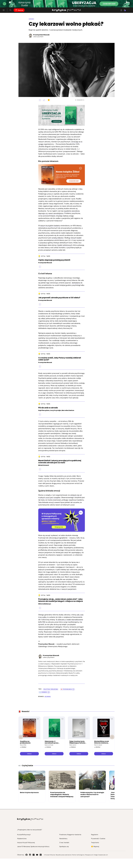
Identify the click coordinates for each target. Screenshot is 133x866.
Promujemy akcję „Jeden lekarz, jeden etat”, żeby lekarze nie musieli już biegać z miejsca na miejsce (60, 600)
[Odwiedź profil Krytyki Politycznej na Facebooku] (26, 855)
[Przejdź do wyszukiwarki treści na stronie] (10, 10)
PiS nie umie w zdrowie (48, 408)
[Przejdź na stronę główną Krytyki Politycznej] (30, 819)
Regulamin (94, 835)
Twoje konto (95, 842)
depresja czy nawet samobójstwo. (51, 213)
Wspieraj (20, 10)
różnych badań (75, 238)
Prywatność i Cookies (98, 838)
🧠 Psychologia (66, 689)
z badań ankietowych (64, 245)
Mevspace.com (89, 855)
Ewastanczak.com (103, 855)
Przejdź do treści (9, 3)
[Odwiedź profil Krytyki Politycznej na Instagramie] (30, 855)
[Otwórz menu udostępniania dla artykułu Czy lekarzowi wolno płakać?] (44, 100)
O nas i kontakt (64, 842)
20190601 (48, 696)
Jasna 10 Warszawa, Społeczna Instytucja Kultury (33, 846)
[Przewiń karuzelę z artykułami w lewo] (21, 786)
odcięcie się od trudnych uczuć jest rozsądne (60, 496)
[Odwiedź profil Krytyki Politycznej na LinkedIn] (41, 855)
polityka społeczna (51, 689)
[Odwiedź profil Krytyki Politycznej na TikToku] (33, 855)
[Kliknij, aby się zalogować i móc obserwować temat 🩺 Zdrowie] (48, 692)
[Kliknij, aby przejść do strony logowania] (121, 10)
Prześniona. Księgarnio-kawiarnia (70, 835)
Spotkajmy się (64, 846)
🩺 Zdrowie (43, 692)
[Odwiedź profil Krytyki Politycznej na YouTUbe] (37, 855)
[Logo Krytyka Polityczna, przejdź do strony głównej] (66, 10)
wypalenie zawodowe (72, 211)
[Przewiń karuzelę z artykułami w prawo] (112, 786)
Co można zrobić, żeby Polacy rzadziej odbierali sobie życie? (59, 359)
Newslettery (63, 838)
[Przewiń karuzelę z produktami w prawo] (112, 737)
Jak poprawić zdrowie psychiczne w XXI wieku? (59, 298)
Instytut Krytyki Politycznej (26, 842)
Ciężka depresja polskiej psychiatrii (54, 260)
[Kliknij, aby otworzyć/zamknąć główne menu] (3, 10)
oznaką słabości (58, 238)
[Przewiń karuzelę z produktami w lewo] (21, 737)
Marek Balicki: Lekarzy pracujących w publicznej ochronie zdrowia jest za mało (59, 462)
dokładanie (75, 283)
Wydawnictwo (22, 838)
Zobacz (29, 753)
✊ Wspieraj (95, 846)
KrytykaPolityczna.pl (23, 835)
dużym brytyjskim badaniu (50, 226)
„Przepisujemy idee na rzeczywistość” (29, 830)
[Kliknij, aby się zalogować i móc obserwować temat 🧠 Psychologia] (73, 689)
